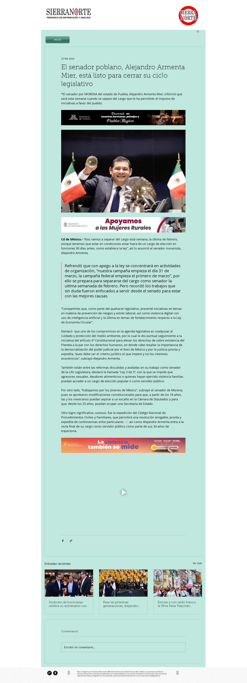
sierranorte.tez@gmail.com (151, 676)
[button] (197, 31)
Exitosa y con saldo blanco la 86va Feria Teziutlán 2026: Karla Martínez (177, 604)
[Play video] (123, 492)
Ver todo (197, 563)
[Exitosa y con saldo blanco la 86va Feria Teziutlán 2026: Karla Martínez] (178, 583)
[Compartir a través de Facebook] (62, 540)
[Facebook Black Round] (55, 673)
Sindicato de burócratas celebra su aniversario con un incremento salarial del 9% (68, 604)
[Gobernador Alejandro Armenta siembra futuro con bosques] (123, 583)
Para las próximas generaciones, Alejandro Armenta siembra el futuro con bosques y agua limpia (122, 604)
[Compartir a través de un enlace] (71, 540)
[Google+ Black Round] (49, 673)
